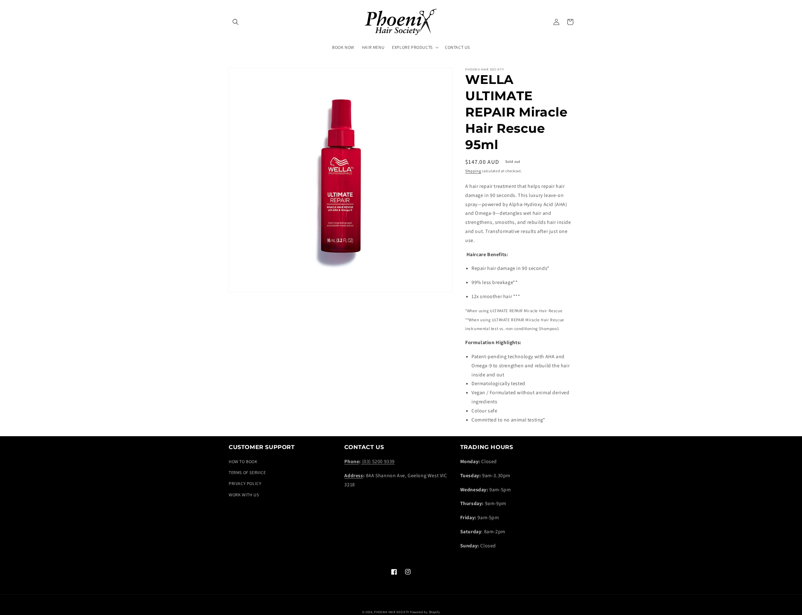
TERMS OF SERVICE (247, 472)
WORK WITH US (244, 495)
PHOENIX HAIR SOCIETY (391, 612)
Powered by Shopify (425, 612)
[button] (235, 22)
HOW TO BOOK (243, 461)
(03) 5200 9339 (378, 461)
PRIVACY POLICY (245, 483)
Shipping (473, 170)
